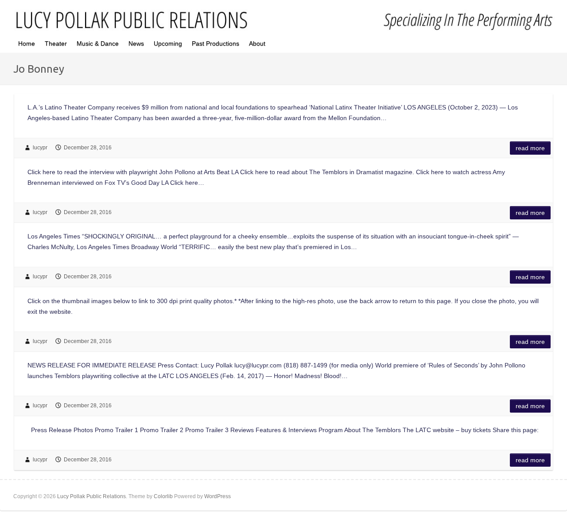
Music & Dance (98, 43)
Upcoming (168, 43)
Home (26, 43)
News (136, 43)
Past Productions (215, 43)
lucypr (40, 147)
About (257, 43)
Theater (56, 43)
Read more (530, 148)
